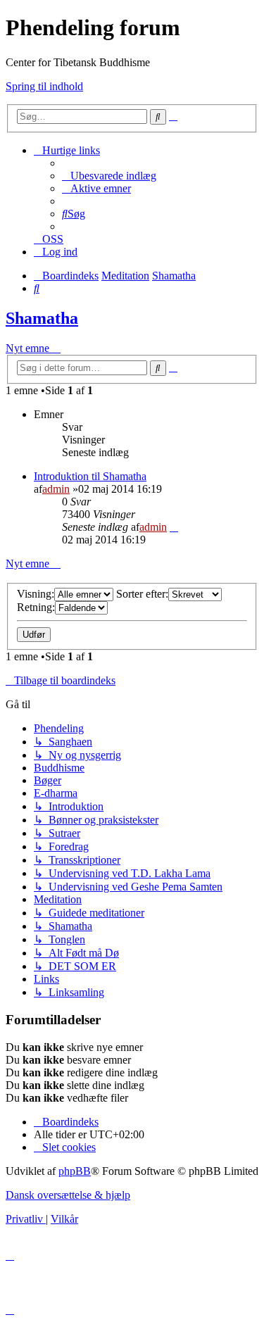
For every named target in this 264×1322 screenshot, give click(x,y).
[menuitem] (109, 176)
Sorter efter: (142, 594)
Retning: (36, 607)
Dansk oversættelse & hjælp (68, 1195)
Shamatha (42, 318)
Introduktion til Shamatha (90, 476)
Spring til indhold (44, 86)
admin (56, 489)
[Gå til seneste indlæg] (174, 527)
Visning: (35, 594)
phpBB (74, 1171)
